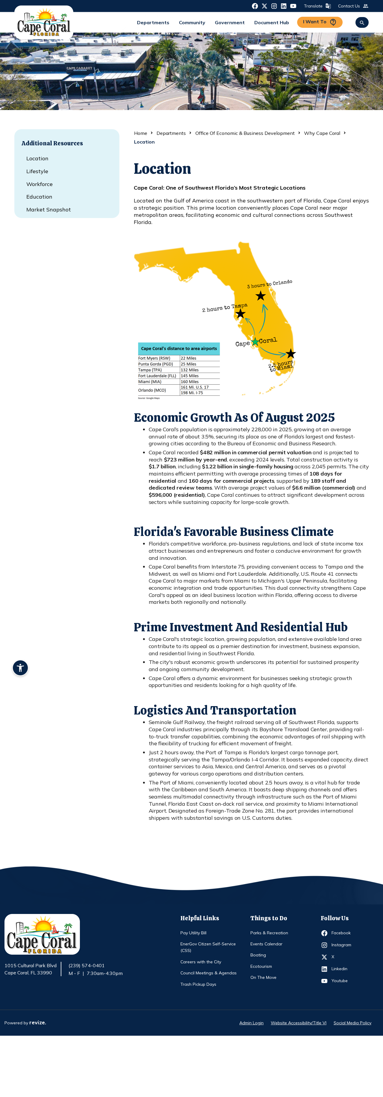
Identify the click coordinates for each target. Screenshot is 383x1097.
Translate (313, 6)
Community (192, 22)
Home (140, 133)
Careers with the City (200, 962)
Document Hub (271, 22)
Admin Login (251, 1023)
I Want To (314, 22)
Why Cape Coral (322, 133)
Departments (153, 22)
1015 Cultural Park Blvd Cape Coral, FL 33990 (30, 969)
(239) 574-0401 (87, 965)
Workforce (39, 184)
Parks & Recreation (269, 933)
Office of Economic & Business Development (245, 133)
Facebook (342, 933)
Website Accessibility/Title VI (298, 1023)
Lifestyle (37, 171)
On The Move (263, 977)
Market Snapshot (48, 209)
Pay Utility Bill (193, 933)
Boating (258, 955)
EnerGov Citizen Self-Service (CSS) (208, 947)
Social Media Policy (352, 1023)
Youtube (342, 980)
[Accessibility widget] (20, 668)
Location (37, 158)
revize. (37, 1022)
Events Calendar (266, 944)
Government (230, 22)
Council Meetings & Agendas (208, 973)
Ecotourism (261, 966)
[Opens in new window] (255, 5)
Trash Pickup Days (198, 984)
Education (39, 196)
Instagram (342, 944)
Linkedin (342, 968)
